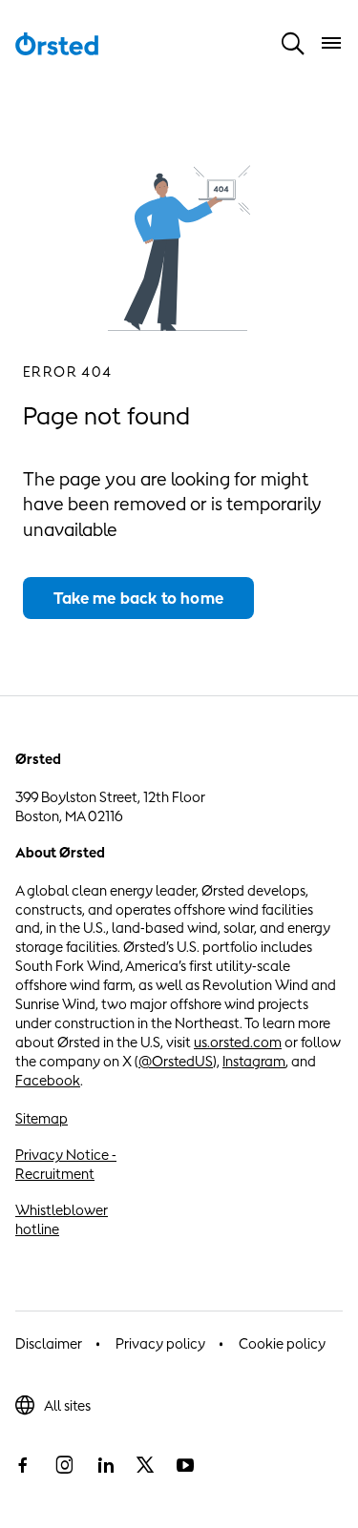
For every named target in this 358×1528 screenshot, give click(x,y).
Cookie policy (282, 1343)
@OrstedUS (175, 1061)
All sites (67, 1405)
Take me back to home (138, 598)
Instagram (253, 1061)
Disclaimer (48, 1343)
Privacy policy (160, 1343)
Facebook (47, 1080)
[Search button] (293, 43)
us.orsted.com (238, 1042)
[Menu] (331, 42)
